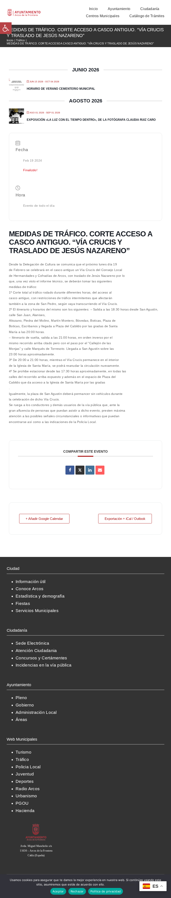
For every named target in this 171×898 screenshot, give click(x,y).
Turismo (23, 752)
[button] (6, 28)
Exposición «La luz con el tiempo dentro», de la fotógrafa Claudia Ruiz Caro (91, 119)
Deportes (25, 781)
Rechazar (77, 891)
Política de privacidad (120, 884)
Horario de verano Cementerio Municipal (61, 88)
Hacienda (25, 810)
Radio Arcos (28, 788)
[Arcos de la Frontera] (36, 825)
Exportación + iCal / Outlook (125, 519)
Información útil (31, 581)
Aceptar (58, 891)
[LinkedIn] (90, 470)
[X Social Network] (79, 470)
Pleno (21, 697)
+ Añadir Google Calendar (44, 519)
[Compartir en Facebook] (69, 470)
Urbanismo (26, 796)
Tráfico (22, 759)
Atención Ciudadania (36, 650)
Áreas (21, 719)
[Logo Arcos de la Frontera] (24, 10)
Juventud (25, 774)
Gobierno (25, 705)
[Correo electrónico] (100, 470)
